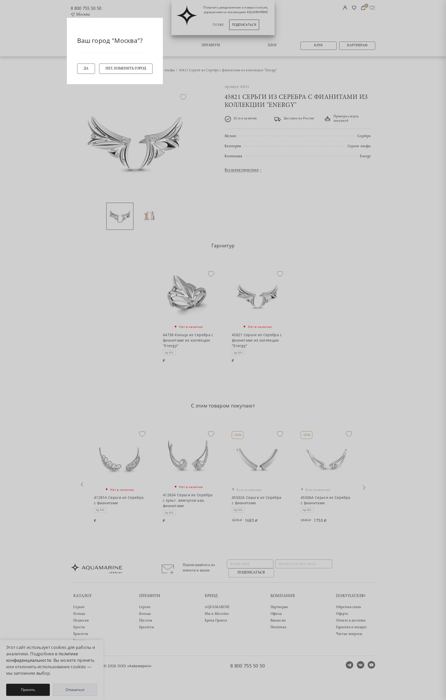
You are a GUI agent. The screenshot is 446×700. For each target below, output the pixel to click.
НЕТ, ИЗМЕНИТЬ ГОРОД (126, 68)
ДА (86, 68)
